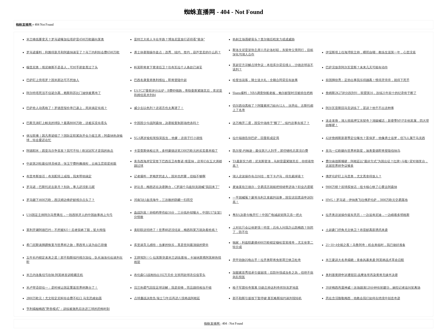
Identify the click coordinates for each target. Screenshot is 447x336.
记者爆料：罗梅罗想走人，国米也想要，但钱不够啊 (169, 176)
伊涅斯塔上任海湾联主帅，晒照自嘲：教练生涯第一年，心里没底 (371, 52)
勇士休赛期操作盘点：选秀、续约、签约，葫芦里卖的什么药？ (177, 52)
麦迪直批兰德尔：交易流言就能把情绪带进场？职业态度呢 (273, 187)
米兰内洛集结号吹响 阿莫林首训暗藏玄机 (54, 275)
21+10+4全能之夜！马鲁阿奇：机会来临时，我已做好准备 (365, 245)
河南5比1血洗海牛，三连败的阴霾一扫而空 (163, 200)
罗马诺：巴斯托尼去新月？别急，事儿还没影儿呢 (60, 187)
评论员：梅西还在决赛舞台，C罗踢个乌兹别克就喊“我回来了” (176, 187)
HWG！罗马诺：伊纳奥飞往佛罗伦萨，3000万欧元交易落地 (367, 200)
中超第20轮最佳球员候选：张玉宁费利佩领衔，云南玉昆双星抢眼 (71, 163)
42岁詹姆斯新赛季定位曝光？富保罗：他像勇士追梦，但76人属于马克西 (375, 138)
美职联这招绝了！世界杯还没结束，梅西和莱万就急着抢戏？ (176, 230)
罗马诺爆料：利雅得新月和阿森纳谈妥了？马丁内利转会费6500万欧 (73, 52)
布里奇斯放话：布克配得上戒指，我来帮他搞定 (59, 176)
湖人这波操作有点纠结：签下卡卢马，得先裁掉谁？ (268, 176)
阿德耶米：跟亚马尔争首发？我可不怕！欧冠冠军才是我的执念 (69, 150)
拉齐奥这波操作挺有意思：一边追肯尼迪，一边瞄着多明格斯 (367, 215)
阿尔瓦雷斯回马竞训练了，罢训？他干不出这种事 (360, 108)
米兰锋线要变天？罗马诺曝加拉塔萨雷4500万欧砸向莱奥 (65, 39)
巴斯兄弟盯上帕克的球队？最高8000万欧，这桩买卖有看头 (66, 123)
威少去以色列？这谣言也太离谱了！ (159, 108)
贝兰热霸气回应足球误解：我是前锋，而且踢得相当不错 (173, 287)
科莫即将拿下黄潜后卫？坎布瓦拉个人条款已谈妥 (168, 67)
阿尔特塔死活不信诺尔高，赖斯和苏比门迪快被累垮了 (63, 93)
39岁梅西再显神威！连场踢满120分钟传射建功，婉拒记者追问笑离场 (373, 287)
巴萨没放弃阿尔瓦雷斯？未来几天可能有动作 (357, 67)
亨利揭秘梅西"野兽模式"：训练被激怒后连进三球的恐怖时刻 (68, 309)
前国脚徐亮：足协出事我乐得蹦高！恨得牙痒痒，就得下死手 (367, 80)
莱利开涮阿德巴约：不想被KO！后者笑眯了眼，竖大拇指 (66, 230)
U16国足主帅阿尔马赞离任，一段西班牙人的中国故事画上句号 (69, 215)
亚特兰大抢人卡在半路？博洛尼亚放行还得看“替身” (169, 39)
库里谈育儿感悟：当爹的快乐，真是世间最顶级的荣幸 (171, 245)
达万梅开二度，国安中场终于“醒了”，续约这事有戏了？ (271, 123)
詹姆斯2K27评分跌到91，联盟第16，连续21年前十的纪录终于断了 (371, 93)
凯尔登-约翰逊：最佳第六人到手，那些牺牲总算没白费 (270, 150)
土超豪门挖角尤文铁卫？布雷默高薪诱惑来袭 (357, 230)
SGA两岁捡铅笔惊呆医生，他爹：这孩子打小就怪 (168, 138)
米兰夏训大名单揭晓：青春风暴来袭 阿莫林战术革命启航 (365, 260)
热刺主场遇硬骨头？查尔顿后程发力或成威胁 (264, 39)
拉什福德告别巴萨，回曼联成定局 (256, 138)
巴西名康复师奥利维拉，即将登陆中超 (160, 80)
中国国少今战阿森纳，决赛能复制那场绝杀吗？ (166, 123)
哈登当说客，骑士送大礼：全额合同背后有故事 (265, 80)
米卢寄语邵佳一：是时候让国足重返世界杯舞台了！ (62, 287)
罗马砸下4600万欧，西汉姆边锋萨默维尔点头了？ (60, 200)
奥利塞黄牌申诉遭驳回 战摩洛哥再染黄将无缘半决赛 (362, 275)
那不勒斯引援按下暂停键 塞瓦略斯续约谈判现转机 (267, 298)
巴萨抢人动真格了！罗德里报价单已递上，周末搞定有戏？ (66, 108)
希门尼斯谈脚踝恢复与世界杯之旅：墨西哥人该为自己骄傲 (66, 245)
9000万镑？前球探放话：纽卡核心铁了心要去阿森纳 (361, 187)
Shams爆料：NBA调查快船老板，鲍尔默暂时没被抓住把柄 (273, 93)
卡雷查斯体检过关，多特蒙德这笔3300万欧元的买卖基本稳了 (176, 150)
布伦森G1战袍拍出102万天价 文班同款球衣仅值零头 (169, 275)
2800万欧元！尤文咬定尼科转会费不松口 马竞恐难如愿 (64, 298)
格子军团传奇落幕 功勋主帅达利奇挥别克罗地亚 (266, 287)
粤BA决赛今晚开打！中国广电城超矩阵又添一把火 (267, 215)
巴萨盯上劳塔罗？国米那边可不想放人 (52, 80)
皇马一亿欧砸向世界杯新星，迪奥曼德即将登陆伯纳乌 (363, 150)
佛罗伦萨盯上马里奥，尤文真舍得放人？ (354, 176)
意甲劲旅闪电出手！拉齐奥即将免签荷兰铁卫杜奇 (267, 260)
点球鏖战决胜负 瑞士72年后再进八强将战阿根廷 (167, 298)
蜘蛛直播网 (212, 323)
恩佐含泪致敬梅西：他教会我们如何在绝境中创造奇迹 (363, 298)
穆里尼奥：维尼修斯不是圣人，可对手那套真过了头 (62, 67)
